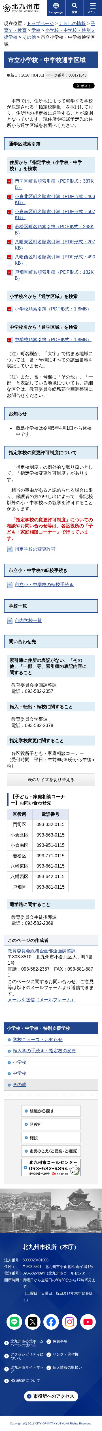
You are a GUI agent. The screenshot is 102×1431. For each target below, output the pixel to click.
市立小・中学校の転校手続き (44, 584)
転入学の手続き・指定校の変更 (44, 1050)
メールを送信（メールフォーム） (42, 999)
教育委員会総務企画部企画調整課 (42, 950)
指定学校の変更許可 (35, 549)
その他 (29, 37)
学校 (36, 30)
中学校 (19, 1073)
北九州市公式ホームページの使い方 (27, 1343)
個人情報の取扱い (67, 1368)
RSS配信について (25, 1381)
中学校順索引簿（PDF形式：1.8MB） (53, 339)
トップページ (40, 23)
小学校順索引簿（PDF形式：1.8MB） (53, 308)
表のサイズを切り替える (51, 779)
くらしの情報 (72, 23)
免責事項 (60, 1341)
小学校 (19, 1062)
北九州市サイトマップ (27, 1369)
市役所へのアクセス (53, 1396)
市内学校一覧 (28, 620)
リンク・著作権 (65, 1354)
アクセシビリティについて (27, 1356)
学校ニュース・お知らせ (38, 1039)
